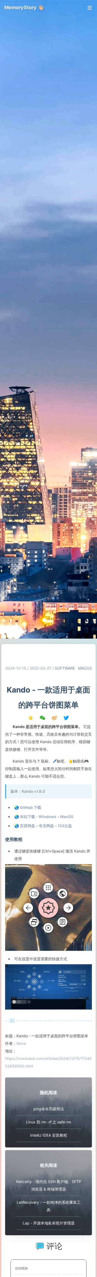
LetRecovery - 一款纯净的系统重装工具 (49, 1206)
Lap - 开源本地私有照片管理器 (49, 1223)
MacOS (85, 668)
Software (65, 668)
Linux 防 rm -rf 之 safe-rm (48, 1122)
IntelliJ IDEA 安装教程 (48, 1135)
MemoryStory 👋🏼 (24, 7)
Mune (21, 1043)
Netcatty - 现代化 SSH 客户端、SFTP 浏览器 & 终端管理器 (48, 1185)
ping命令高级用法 (48, 1108)
